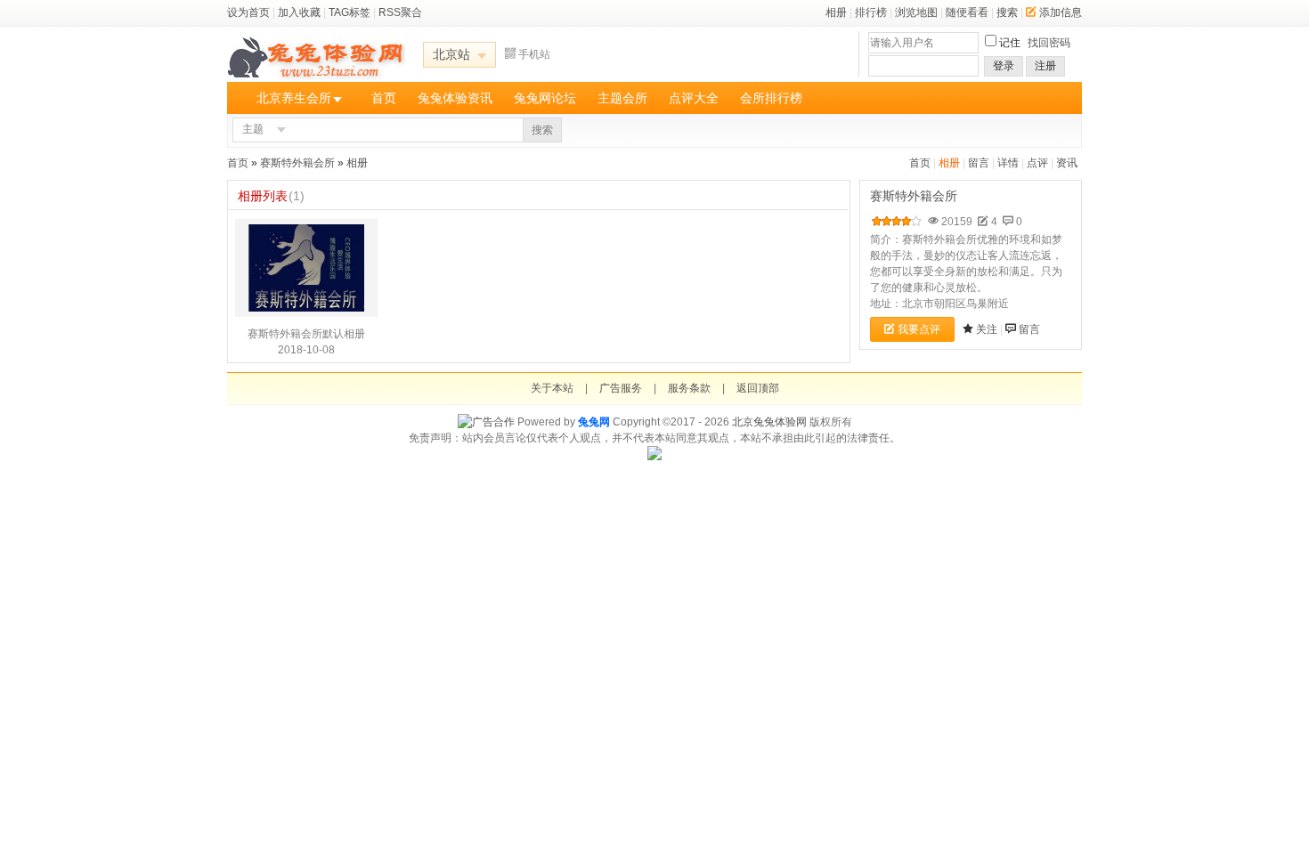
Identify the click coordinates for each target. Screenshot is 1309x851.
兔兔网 (594, 422)
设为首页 (248, 12)
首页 (383, 98)
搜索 (1007, 12)
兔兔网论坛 (545, 98)
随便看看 (967, 12)
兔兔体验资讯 (455, 98)
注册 (1045, 66)
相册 (836, 12)
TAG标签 (349, 12)
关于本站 (552, 388)
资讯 (1066, 163)
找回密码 (1049, 42)
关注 (986, 329)
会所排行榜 (771, 98)
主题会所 (622, 98)
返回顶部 (757, 388)
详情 (1008, 163)
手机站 (534, 54)
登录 (1003, 66)
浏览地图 (916, 12)
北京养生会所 (293, 98)
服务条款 (689, 388)
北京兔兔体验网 (769, 422)
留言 (978, 163)
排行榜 (871, 12)
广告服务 (620, 388)
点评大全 (694, 98)
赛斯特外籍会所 (297, 163)
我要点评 (919, 329)
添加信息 (1060, 12)
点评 (1037, 163)
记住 (1009, 42)
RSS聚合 (400, 12)
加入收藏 (299, 12)
